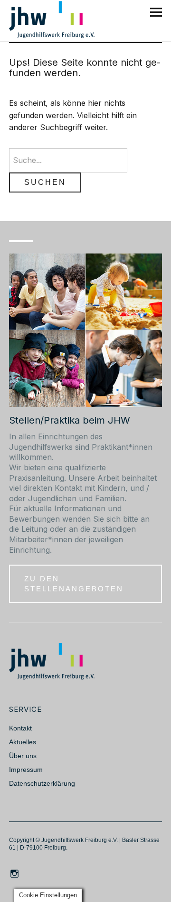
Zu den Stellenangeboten (74, 583)
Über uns (23, 756)
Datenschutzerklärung (42, 783)
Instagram (15, 873)
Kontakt (20, 728)
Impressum (26, 769)
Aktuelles (22, 742)
